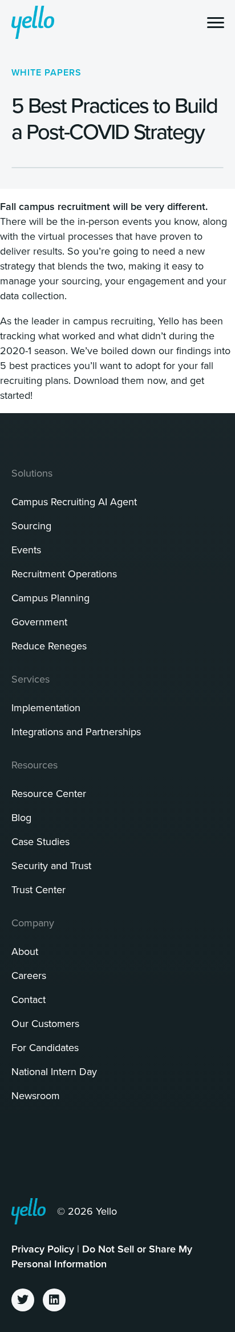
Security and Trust (51, 865)
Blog (21, 817)
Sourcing (31, 525)
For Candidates (45, 1047)
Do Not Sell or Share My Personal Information (101, 1256)
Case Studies (40, 841)
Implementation (45, 707)
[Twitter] (22, 1300)
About (24, 951)
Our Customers (45, 1023)
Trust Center (38, 889)
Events (26, 549)
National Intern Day (54, 1071)
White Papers (46, 72)
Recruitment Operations (64, 573)
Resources (34, 765)
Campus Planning (50, 597)
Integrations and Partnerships (76, 731)
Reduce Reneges (49, 646)
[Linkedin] (54, 1300)
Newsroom (35, 1095)
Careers (28, 975)
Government (39, 622)
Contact (28, 999)
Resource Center (48, 793)
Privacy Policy (42, 1249)
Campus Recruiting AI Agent (74, 501)
